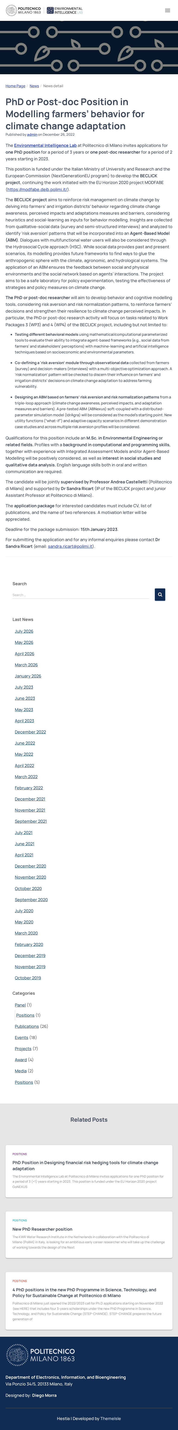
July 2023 (24, 687)
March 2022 (26, 776)
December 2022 (30, 732)
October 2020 (28, 888)
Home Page (15, 85)
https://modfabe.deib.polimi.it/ (37, 189)
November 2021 (30, 810)
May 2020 (24, 922)
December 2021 (30, 799)
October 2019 (28, 978)
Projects (23, 1048)
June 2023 (25, 698)
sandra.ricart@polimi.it (70, 546)
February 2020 (29, 944)
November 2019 (30, 966)
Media (21, 1071)
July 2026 (24, 631)
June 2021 (24, 843)
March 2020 (26, 933)
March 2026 (26, 665)
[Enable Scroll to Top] (169, 1421)
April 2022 (24, 765)
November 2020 (30, 877)
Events (21, 1037)
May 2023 (24, 709)
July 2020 (24, 911)
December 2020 (30, 866)
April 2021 (24, 855)
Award (21, 1059)
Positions (25, 1015)
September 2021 (31, 821)
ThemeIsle (110, 1418)
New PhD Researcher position (42, 1229)
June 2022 (25, 743)
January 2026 (28, 676)
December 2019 (30, 955)
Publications (27, 1026)
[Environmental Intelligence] (46, 10)
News (34, 85)
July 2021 (23, 832)
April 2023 (24, 720)
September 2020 (31, 899)
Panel (20, 1005)
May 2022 (24, 754)
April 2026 (24, 653)
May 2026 (24, 642)
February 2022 (29, 788)
